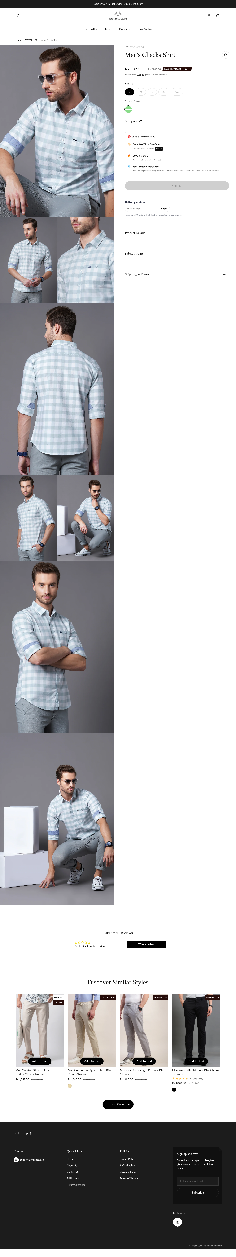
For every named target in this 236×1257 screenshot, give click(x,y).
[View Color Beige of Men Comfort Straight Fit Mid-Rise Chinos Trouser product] (70, 1086)
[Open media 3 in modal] (28, 260)
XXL (177, 91)
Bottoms (124, 29)
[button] (18, 15)
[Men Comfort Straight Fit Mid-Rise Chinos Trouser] (92, 1030)
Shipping (141, 74)
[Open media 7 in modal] (85, 518)
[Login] (208, 15)
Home (18, 40)
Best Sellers (145, 29)
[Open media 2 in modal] (57, 131)
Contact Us (73, 1171)
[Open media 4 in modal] (85, 260)
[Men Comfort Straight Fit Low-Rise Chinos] (144, 1030)
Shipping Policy (128, 1171)
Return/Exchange (76, 1184)
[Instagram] (177, 1222)
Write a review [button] (146, 944)
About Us (72, 1165)
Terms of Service (129, 1178)
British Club (197, 1245)
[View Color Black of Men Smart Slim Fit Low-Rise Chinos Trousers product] (174, 1090)
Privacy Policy (127, 1159)
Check (164, 208)
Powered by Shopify (213, 1245)
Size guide (131, 121)
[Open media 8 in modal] (57, 647)
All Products (73, 1178)
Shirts (106, 29)
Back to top (21, 1133)
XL (163, 91)
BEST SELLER (31, 40)
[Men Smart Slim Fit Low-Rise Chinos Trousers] (196, 1030)
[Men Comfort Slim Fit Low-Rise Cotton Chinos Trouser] (40, 1030)
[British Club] (118, 15)
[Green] (128, 109)
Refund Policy (127, 1165)
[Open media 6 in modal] (28, 518)
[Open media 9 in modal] (57, 819)
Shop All (89, 29)
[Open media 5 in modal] (57, 389)
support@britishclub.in (32, 1159)
